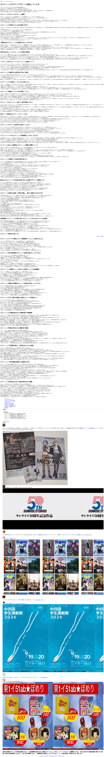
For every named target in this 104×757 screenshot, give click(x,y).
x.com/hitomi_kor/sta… (88, 534)
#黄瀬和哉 (93, 428)
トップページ (7, 398)
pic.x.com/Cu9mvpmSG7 (20, 429)
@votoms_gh (23, 487)
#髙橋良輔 (81, 428)
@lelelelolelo (15, 681)
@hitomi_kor (12, 538)
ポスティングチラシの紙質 (10, 400)
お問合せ (6, 407)
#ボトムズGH (9, 429)
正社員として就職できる (9, 406)
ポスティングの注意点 (9, 403)
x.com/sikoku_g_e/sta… (40, 599)
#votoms (14, 429)
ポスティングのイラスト (9, 399)
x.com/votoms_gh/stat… (29, 429)
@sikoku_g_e (18, 603)
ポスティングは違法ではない (10, 405)
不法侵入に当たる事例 (9, 404)
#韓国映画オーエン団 (42, 534)
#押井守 (73, 428)
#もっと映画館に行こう (79, 534)
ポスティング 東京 (100, 236)
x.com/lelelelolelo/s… (44, 677)
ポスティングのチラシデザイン (52, 755)
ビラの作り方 (7, 402)
